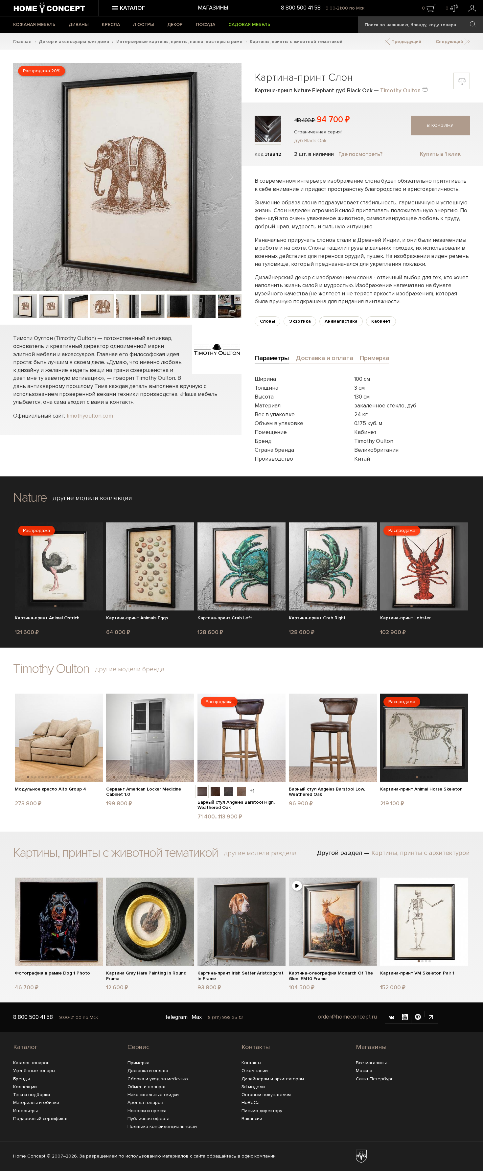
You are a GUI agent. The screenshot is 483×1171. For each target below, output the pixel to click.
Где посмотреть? (360, 154)
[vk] (391, 1017)
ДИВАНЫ (79, 24)
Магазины (213, 7)
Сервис (138, 1047)
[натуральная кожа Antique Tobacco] (215, 791)
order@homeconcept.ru (347, 1016)
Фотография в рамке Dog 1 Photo (52, 973)
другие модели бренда (130, 669)
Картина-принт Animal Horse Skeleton (421, 789)
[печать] (425, 89)
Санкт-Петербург (374, 1079)
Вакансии (252, 1118)
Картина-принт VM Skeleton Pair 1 (417, 973)
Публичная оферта (148, 1118)
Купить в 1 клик (440, 153)
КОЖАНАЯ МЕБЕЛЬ (34, 24)
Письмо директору (262, 1111)
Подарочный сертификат (40, 1118)
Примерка (138, 1063)
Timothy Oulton (400, 90)
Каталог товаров (31, 1063)
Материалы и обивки (36, 1102)
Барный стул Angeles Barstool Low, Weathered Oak (327, 792)
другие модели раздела (260, 853)
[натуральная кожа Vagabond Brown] (202, 791)
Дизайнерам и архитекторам (273, 1079)
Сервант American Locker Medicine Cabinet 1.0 (143, 792)
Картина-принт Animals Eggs (137, 618)
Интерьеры (25, 1111)
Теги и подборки (31, 1094)
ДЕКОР (175, 24)
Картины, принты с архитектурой (420, 853)
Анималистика (341, 321)
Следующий (450, 41)
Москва (364, 1070)
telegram (176, 1017)
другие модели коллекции (92, 498)
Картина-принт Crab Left (224, 618)
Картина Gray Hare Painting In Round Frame (146, 976)
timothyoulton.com (89, 415)
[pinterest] (418, 1017)
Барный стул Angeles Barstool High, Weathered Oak (236, 805)
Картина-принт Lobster (405, 618)
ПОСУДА (205, 24)
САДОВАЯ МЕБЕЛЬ (249, 24)
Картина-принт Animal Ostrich (47, 618)
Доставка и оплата (147, 1070)
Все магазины (371, 1063)
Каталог (25, 1047)
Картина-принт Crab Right (317, 618)
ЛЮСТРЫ (143, 24)
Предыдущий (405, 41)
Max (197, 1017)
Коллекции (25, 1087)
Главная (22, 41)
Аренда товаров (145, 1102)
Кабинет (381, 321)
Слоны (267, 321)
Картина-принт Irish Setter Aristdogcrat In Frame (240, 976)
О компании (255, 1070)
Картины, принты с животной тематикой (296, 41)
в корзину (440, 125)
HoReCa (251, 1102)
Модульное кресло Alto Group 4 (50, 789)
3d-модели (253, 1087)
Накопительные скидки (153, 1094)
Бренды (21, 1079)
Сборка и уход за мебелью (157, 1079)
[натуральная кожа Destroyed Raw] (241, 791)
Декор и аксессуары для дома (74, 41)
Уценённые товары (34, 1070)
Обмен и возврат (146, 1087)
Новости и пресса (147, 1111)
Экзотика (300, 321)
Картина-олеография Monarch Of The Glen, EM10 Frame (331, 976)
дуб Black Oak (310, 140)
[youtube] (404, 1017)
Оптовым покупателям (266, 1094)
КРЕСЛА (111, 24)
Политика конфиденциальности (162, 1126)
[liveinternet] (431, 1017)
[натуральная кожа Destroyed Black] (228, 791)
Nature (30, 498)
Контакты (256, 1047)
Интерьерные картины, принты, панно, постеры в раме (179, 41)
